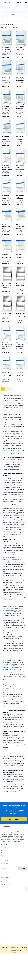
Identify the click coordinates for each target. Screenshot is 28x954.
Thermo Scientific (7, 605)
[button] (24, 19)
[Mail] (4, 863)
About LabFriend (5, 844)
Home (2, 7)
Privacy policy (4, 881)
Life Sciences (7, 7)
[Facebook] (2, 863)
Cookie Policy (11, 948)
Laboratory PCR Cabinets (9, 667)
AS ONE (15, 611)
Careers (3, 850)
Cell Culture (13, 7)
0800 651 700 (6, 860)
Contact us (3, 847)
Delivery (3, 852)
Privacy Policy (12, 947)
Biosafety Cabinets (21, 7)
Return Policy (4, 875)
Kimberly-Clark (10, 608)
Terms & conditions (5, 877)
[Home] (5, 2)
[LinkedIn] (7, 863)
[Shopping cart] (23, 2)
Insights (3, 855)
